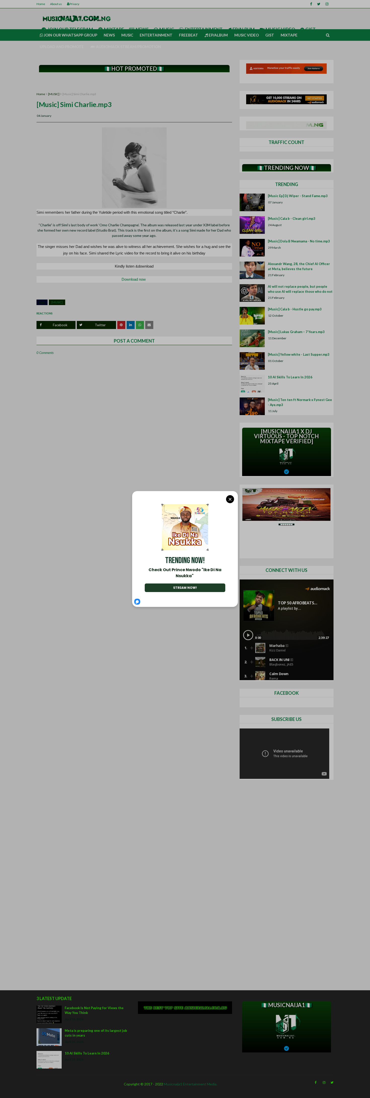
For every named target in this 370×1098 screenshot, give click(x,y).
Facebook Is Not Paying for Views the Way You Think (94, 1010)
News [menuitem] (109, 35)
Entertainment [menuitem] (156, 35)
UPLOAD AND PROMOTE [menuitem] (62, 46)
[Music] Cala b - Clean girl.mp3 (291, 218)
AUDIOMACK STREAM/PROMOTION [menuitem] (128, 46)
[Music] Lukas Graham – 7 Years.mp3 (296, 332)
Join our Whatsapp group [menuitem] (70, 35)
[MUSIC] (53, 94)
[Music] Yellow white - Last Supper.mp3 (298, 354)
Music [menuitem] (127, 35)
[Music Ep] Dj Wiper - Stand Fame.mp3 (298, 196)
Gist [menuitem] (269, 35)
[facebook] (311, 4)
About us (56, 4)
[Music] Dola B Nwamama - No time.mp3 (299, 241)
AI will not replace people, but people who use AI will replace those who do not (300, 289)
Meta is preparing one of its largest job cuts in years (96, 1033)
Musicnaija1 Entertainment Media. (190, 1084)
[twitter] (319, 4)
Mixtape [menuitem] (289, 35)
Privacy (74, 4)
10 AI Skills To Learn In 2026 (290, 377)
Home (40, 4)
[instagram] (327, 4)
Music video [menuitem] (246, 35)
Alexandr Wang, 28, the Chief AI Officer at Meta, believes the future (299, 266)
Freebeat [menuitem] (188, 35)
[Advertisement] (134, 82)
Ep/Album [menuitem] (218, 35)
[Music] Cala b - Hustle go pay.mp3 (295, 309)
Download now (134, 279)
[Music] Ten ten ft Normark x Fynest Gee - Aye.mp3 (300, 402)
